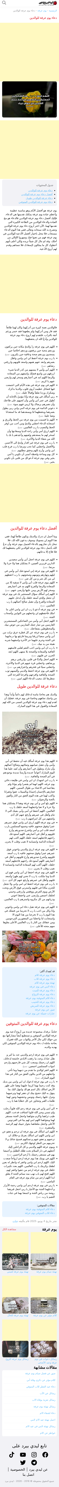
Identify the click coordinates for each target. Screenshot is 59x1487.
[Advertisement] (29, 52)
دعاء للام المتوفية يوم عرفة (40, 998)
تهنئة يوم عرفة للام (45, 982)
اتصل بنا (28, 1474)
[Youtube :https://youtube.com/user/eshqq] (22, 1457)
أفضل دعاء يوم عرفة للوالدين (37, 194)
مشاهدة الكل (9, 1229)
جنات (15, 1221)
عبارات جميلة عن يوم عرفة (40, 1013)
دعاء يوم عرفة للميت (43, 990)
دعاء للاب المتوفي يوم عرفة (40, 1212)
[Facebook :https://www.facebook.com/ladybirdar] (45, 1457)
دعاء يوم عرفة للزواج (43, 994)
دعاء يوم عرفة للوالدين (40, 190)
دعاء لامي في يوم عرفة (42, 986)
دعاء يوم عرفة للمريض (42, 1005)
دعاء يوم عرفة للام (45, 975)
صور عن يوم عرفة (45, 1009)
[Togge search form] (4, 3)
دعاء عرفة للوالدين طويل (39, 198)
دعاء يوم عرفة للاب (44, 978)
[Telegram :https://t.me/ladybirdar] (34, 1465)
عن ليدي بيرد (38, 1469)
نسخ (7, 354)
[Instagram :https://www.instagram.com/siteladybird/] (34, 1457)
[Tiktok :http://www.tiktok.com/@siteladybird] (11, 1457)
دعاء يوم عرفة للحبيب (43, 1001)
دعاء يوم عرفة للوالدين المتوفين (36, 201)
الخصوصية (17, 1469)
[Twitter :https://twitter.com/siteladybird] (22, 1465)
